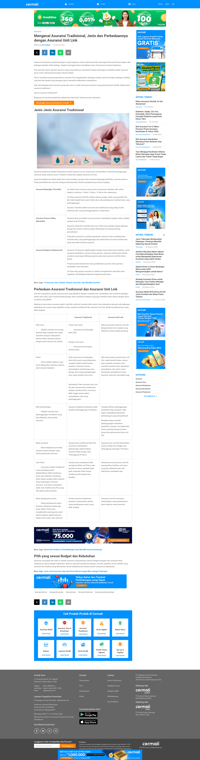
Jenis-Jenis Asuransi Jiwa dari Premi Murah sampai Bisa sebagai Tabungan (75, 571)
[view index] (164, 235)
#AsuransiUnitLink (41, 592)
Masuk (160, 4)
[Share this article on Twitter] (37, 52)
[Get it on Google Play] (105, 714)
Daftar (167, 4)
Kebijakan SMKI (113, 691)
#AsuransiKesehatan (56, 592)
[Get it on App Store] (105, 722)
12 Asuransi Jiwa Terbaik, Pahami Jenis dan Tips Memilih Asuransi (72, 282)
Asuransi (37, 31)
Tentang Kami (84, 680)
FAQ (80, 686)
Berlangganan (67, 746)
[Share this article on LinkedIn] (52, 52)
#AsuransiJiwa (71, 592)
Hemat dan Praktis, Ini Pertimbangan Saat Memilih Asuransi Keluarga (73, 549)
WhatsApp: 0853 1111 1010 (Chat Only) (48, 714)
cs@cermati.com (49, 690)
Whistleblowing (112, 696)
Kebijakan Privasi (113, 686)
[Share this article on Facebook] (44, 52)
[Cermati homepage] (150, 743)
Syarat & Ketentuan (114, 680)
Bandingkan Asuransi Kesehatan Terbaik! (52, 103)
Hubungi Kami (84, 691)
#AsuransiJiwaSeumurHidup (104, 592)
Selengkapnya (150, 396)
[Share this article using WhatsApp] (60, 52)
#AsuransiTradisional (85, 592)
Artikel (81, 696)
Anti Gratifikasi (112, 702)
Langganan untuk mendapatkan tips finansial (52, 742)
